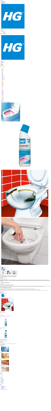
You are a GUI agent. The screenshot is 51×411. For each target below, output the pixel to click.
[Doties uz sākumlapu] (25, 16)
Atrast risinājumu (1, 29)
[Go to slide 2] (9, 272)
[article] (25, 321)
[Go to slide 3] (14, 272)
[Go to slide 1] (3, 271)
